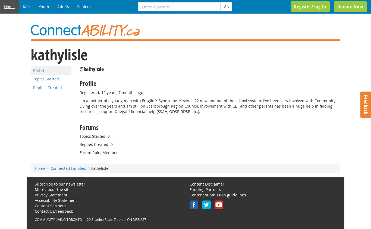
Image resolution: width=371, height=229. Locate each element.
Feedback (366, 104)
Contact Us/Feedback (54, 211)
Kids (27, 6)
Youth (44, 6)
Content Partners (50, 205)
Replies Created (47, 87)
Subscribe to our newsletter (60, 184)
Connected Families (68, 168)
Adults (63, 6)
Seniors (84, 6)
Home (9, 6)
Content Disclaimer (207, 184)
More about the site (53, 189)
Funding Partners (205, 189)
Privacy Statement (51, 194)
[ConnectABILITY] (185, 30)
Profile (39, 70)
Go (226, 6)
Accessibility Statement (56, 200)
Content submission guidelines (218, 194)
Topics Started (46, 78)
